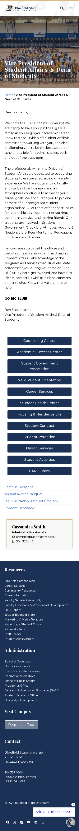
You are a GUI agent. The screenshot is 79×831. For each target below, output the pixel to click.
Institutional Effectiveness (22, 671)
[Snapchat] (43, 822)
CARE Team (39, 471)
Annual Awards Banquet (24, 494)
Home (9, 95)
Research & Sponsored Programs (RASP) (32, 690)
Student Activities (39, 459)
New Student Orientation (39, 380)
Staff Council (13, 634)
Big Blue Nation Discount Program (31, 501)
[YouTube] (29, 822)
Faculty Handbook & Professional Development (36, 605)
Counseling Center (39, 341)
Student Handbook (20, 508)
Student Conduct (39, 426)
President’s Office (17, 685)
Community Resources (20, 590)
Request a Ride (15, 629)
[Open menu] (70, 8)
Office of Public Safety (20, 681)
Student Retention (39, 437)
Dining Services (39, 448)
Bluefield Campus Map (20, 581)
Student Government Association (39, 366)
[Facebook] (8, 822)
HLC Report (13, 610)
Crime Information (17, 595)
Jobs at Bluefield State (20, 614)
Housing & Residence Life (40, 414)
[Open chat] (70, 822)
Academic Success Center (39, 352)
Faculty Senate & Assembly (23, 600)
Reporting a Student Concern (24, 624)
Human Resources (17, 666)
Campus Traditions (19, 487)
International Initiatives (20, 676)
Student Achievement (20, 639)
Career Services (39, 391)
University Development (21, 700)
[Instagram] (22, 822)
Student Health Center (39, 403)
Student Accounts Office (21, 695)
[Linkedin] (36, 822)
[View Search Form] (61, 8)
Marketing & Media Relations (24, 619)
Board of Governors (18, 661)
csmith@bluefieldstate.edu (36, 537)
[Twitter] (15, 822)
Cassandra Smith (28, 527)
